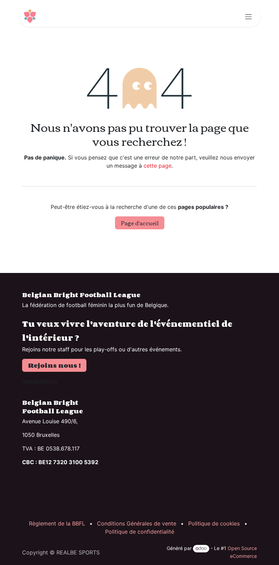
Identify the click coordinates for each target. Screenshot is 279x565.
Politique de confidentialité (139, 531)
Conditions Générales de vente (136, 523)
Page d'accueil (140, 223)
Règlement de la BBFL (57, 523)
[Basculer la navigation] (248, 16)
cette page (157, 165)
